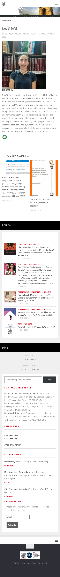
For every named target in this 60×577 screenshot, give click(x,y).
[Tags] (43, 237)
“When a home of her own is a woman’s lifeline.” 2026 (36, 313)
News (6, 482)
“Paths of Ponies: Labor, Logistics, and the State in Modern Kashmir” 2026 (36, 251)
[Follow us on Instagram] (47, 225)
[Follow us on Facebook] (38, 225)
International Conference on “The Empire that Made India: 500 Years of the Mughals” (29, 475)
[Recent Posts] (17, 237)
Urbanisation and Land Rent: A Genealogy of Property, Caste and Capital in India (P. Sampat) (29, 396)
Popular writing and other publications (34, 292)
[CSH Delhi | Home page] (4, 3)
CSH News (8, 465)
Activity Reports (25, 324)
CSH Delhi (9, 33)
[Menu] (56, 3)
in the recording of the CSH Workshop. (26, 461)
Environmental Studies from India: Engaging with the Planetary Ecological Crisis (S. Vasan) (28, 405)
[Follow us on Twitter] (43, 225)
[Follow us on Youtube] (51, 225)
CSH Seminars (12, 445)
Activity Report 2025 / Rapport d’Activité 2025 (36, 327)
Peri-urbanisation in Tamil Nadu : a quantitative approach (41, 202)
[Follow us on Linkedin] (56, 225)
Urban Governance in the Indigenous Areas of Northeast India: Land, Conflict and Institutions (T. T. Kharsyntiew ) (29, 416)
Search (49, 379)
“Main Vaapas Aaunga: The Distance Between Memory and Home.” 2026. (35, 298)
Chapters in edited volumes (29, 244)
